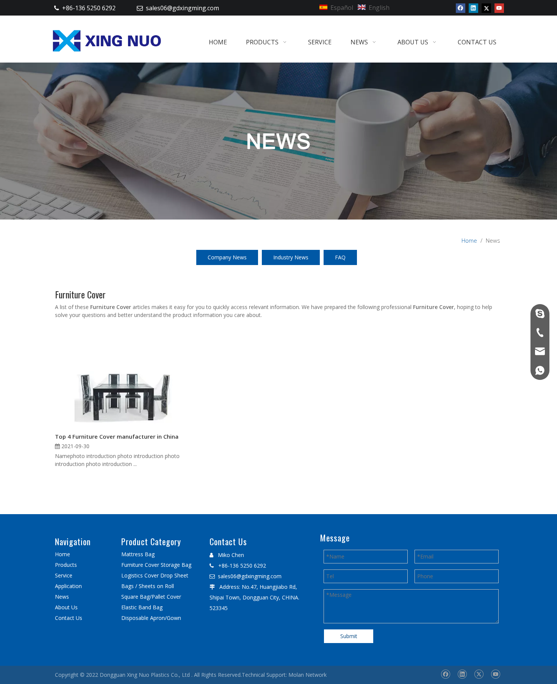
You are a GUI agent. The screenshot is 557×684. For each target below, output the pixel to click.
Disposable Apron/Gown (151, 617)
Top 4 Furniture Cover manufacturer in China (116, 436)
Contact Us (68, 617)
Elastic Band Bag (142, 607)
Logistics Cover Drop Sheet (154, 575)
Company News (227, 257)
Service (63, 575)
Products (66, 564)
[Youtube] (499, 8)
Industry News (290, 257)
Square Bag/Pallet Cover (151, 596)
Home (62, 554)
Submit (348, 636)
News (62, 596)
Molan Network (307, 674)
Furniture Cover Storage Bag (156, 564)
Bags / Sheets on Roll (147, 586)
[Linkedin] (473, 8)
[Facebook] (460, 8)
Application (68, 586)
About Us (66, 607)
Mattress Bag (138, 554)
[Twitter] (486, 8)
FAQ (340, 257)
